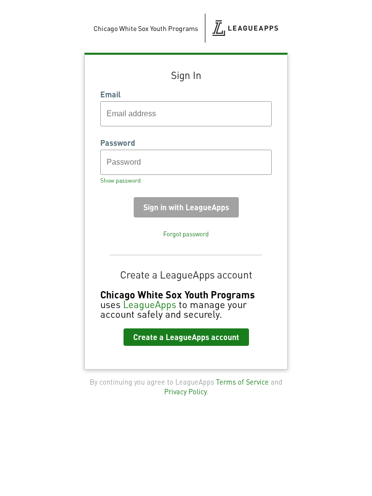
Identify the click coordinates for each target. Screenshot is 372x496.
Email (110, 94)
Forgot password (186, 234)
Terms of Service (242, 381)
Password (117, 143)
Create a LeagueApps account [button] (186, 337)
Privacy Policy (185, 391)
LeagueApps (149, 304)
